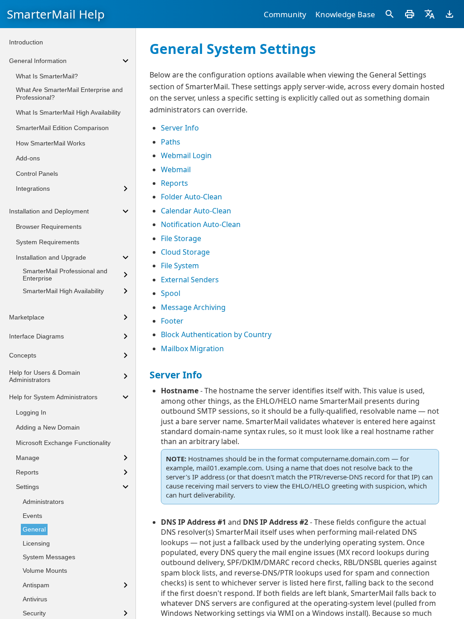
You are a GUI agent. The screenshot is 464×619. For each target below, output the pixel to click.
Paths (170, 142)
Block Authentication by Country (216, 334)
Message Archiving (193, 307)
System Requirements (47, 242)
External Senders (190, 280)
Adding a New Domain (48, 427)
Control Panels (37, 173)
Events (32, 515)
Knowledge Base (345, 14)
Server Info (180, 128)
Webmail (176, 169)
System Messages (49, 557)
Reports (174, 183)
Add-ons (28, 158)
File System (180, 266)
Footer (172, 321)
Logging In (31, 412)
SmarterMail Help (56, 14)
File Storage (181, 238)
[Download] (449, 14)
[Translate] (430, 14)
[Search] (390, 14)
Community (285, 14)
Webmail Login (186, 155)
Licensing (36, 543)
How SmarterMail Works (50, 143)
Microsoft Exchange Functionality (63, 442)
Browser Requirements (49, 226)
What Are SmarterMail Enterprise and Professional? (69, 93)
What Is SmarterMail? (47, 76)
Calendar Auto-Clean (196, 211)
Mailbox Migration (192, 348)
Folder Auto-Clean (191, 197)
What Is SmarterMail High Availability (68, 112)
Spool (170, 293)
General (34, 529)
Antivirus (35, 599)
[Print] (410, 14)
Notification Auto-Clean (201, 224)
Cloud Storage (185, 252)
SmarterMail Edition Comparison (62, 127)
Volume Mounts (45, 570)
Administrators (43, 501)
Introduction (26, 42)
